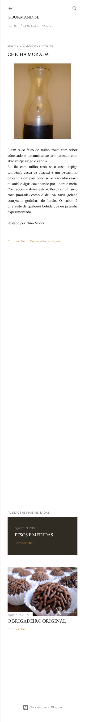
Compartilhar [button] (17, 241)
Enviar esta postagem (45, 241)
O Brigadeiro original (37, 621)
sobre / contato (23, 26)
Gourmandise (23, 17)
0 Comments (43, 45)
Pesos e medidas (34, 535)
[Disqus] (42, 315)
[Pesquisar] (74, 7)
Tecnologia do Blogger (46, 707)
